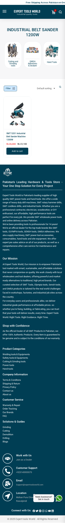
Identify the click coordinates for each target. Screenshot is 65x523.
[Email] (8, 484)
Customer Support (26, 468)
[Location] (8, 496)
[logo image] (26, 14)
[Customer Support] (8, 471)
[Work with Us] (8, 459)
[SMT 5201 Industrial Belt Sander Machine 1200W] (17, 114)
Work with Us (24, 455)
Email (19, 480)
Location (21, 493)
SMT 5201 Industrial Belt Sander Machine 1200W (15, 136)
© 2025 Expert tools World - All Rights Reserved (32, 519)
